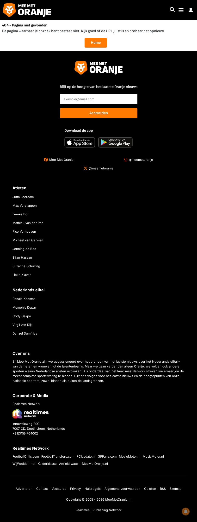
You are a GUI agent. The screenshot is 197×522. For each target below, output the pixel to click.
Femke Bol (20, 214)
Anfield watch (69, 464)
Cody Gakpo (21, 316)
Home (96, 42)
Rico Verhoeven (24, 231)
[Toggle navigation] (181, 10)
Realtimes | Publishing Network (98, 510)
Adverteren (24, 489)
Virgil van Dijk (22, 325)
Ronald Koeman (24, 299)
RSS (163, 489)
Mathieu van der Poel (28, 223)
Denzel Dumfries (24, 333)
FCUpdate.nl (86, 456)
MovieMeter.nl (129, 456)
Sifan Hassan (22, 257)
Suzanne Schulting (26, 266)
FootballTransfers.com (57, 456)
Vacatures (59, 489)
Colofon (150, 489)
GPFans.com (107, 456)
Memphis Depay (24, 307)
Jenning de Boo (24, 249)
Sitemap (175, 489)
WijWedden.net (23, 464)
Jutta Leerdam (23, 197)
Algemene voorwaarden (122, 489)
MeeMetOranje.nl (95, 464)
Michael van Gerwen (27, 240)
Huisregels (93, 489)
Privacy (75, 489)
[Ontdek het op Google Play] (115, 142)
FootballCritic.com (25, 456)
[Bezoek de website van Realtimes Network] (30, 413)
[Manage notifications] (186, 511)
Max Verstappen (24, 205)
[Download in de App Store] (79, 142)
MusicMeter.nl (153, 456)
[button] (190, 10)
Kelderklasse (47, 464)
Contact (42, 489)
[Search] (172, 10)
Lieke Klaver (21, 275)
